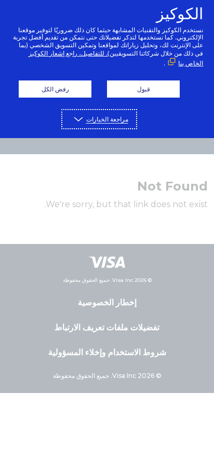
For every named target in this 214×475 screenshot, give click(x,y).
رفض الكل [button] (55, 89)
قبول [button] (143, 89)
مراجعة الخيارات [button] (107, 119)
